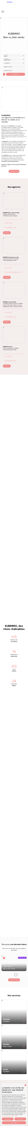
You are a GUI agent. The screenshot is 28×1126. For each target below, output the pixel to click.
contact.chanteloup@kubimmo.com (13, 272)
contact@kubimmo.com (11, 227)
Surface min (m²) (8, 70)
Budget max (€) (8, 66)
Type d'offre (6, 54)
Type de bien (6, 58)
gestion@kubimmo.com (10, 360)
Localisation (7, 63)
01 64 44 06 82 (8, 223)
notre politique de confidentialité (9, 1116)
